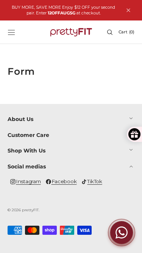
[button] (11, 32)
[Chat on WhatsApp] (121, 232)
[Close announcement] (128, 10)
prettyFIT (30, 209)
